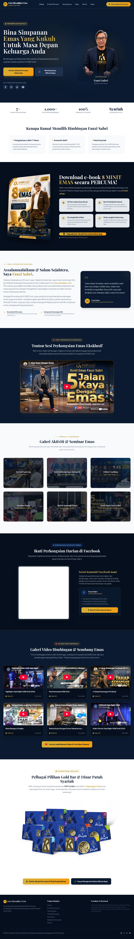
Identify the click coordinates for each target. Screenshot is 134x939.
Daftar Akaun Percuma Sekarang (18, 71)
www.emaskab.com (62, 283)
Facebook (51, 917)
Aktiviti (84, 4)
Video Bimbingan (53, 914)
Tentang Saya (67, 4)
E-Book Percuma (53, 4)
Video (77, 4)
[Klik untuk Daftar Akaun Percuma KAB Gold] (67, 835)
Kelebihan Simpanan (54, 920)
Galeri (92, 4)
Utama (41, 4)
